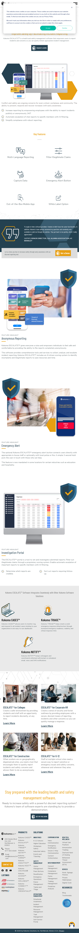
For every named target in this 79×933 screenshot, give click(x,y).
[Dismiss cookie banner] (72, 7)
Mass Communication (53, 842)
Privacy (61, 931)
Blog (64, 893)
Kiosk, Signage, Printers (67, 873)
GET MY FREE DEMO (41, 816)
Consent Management (52, 867)
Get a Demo (65, 253)
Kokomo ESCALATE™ (23, 841)
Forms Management (52, 877)
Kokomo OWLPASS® (23, 869)
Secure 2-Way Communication (53, 852)
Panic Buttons (38, 871)
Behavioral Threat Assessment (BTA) (66, 861)
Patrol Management (38, 883)
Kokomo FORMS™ (22, 857)
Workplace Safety (37, 847)
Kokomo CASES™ (11, 620)
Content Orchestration (53, 857)
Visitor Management (38, 867)
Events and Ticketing (37, 855)
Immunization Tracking (67, 848)
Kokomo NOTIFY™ (31, 652)
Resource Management (38, 910)
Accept (48, 28)
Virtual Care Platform (66, 843)
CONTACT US (7, 864)
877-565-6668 (10, 851)
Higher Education (39, 843)
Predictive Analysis (51, 887)
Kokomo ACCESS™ (22, 874)
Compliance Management (52, 872)
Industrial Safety (39, 851)
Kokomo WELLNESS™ (23, 880)
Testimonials (67, 895)
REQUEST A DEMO (42, 48)
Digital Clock (66, 883)
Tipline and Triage (37, 888)
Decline (64, 28)
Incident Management (38, 905)
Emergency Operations (37, 878)
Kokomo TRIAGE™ (50, 620)
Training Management (52, 882)
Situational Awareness (37, 900)
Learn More (9, 723)
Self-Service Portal (37, 921)
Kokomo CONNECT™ (23, 885)
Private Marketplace (66, 879)
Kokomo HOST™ (24, 866)
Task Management (38, 915)
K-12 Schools (38, 841)
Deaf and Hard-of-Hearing (67, 854)
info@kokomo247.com (11, 857)
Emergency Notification (52, 847)
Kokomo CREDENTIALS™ (24, 890)
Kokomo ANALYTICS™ (23, 862)
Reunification (38, 874)
